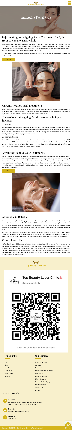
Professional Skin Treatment (44, 371)
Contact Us (8, 371)
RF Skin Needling (40, 379)
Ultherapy (38, 365)
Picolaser (38, 390)
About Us (8, 368)
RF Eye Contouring (41, 376)
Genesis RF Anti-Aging (42, 382)
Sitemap (7, 376)
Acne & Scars (39, 373)
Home (7, 362)
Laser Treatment (40, 385)
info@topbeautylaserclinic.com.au (14, 255)
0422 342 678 (55, 252)
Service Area (9, 373)
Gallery (7, 365)
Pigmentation (39, 368)
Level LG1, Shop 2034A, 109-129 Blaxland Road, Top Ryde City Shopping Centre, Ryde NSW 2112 (25, 403)
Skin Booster (39, 387)
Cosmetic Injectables (41, 362)
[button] (69, 3)
